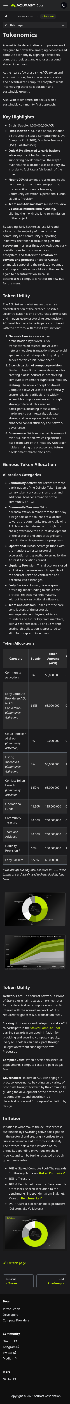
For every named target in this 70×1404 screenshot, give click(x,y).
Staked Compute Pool (45, 1028)
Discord (8, 1341)
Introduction (11, 1309)
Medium (8, 1358)
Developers (10, 1315)
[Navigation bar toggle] (5, 5)
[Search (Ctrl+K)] (64, 5)
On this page (14, 25)
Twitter (8, 1353)
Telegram (9, 1347)
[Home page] (6, 16)
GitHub (8, 1379)
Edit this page (16, 1263)
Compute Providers (16, 1320)
